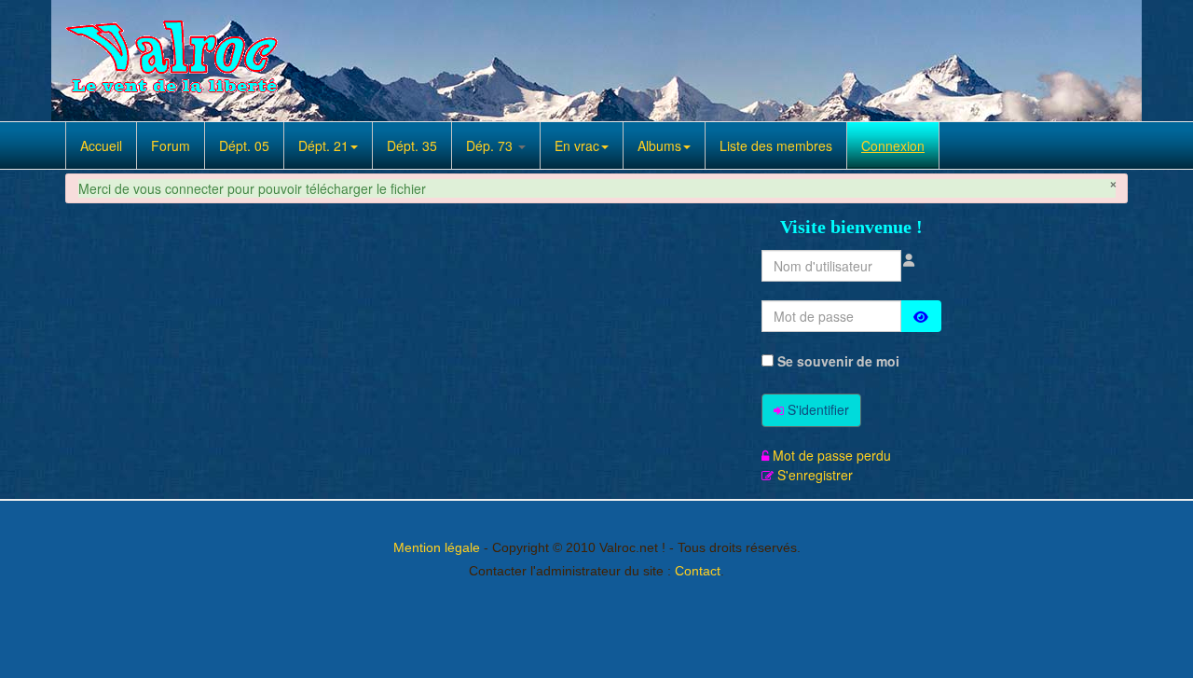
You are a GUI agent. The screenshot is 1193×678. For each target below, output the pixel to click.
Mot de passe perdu (832, 455)
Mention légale (436, 547)
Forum (170, 145)
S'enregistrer (815, 474)
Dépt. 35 (412, 145)
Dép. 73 (491, 145)
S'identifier (818, 409)
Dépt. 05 (244, 145)
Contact (697, 570)
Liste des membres (776, 145)
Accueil (101, 145)
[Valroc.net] (174, 61)
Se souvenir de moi (836, 361)
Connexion (893, 145)
